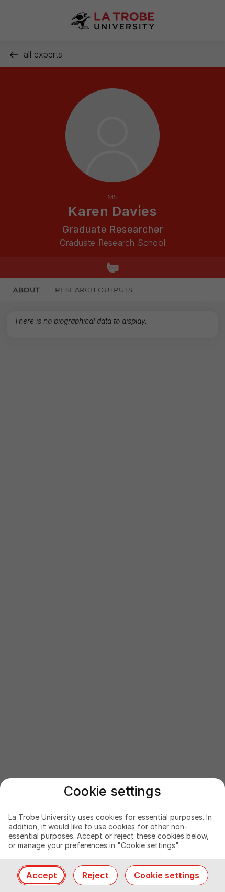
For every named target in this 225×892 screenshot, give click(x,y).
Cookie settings (166, 875)
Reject (95, 875)
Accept (41, 875)
